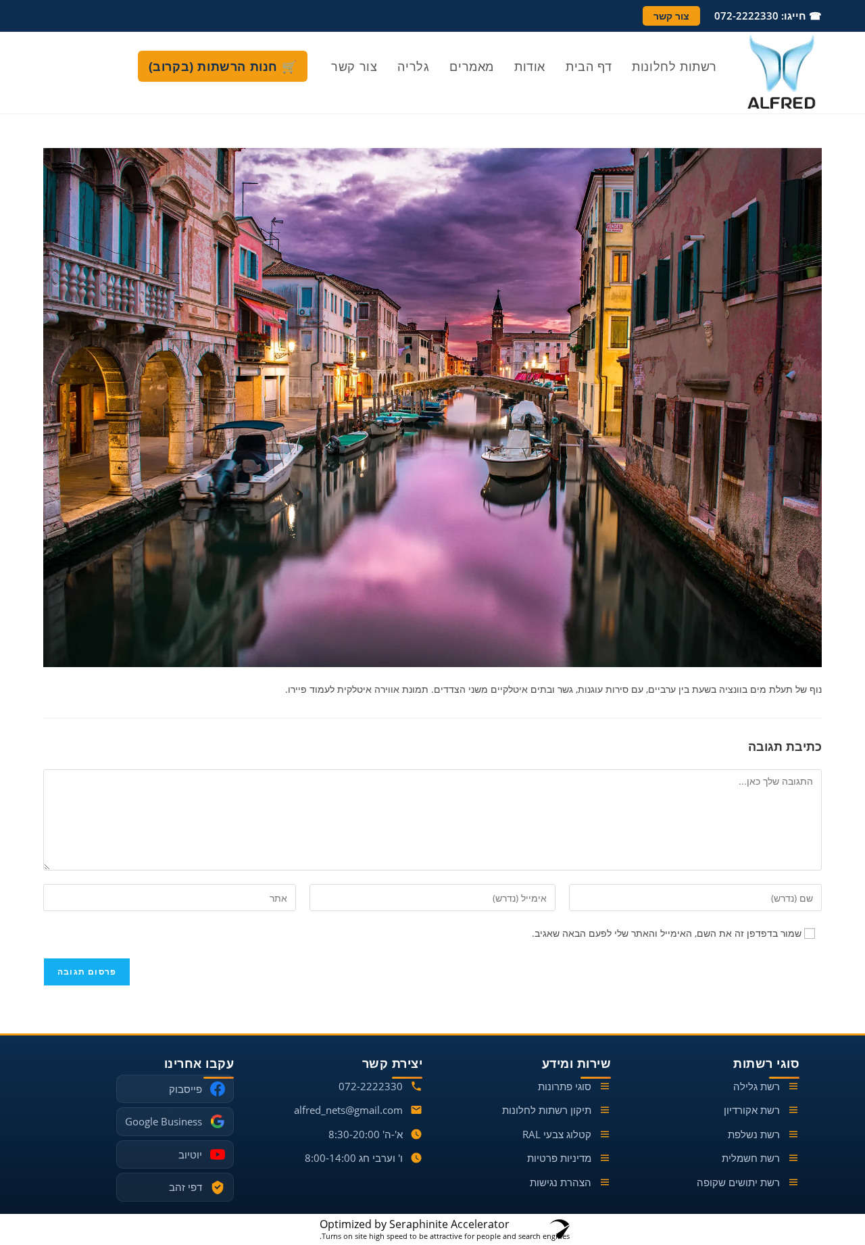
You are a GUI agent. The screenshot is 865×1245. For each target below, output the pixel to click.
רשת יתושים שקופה (738, 1182)
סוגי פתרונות (564, 1086)
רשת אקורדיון (752, 1110)
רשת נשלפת (754, 1134)
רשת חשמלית (751, 1158)
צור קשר (671, 15)
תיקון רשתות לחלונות (546, 1110)
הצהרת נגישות (560, 1182)
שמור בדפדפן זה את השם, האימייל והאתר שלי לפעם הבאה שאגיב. (666, 933)
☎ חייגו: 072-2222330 (768, 15)
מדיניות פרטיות (559, 1158)
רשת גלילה (756, 1086)
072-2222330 (371, 1086)
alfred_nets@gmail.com (348, 1110)
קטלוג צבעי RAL (556, 1134)
